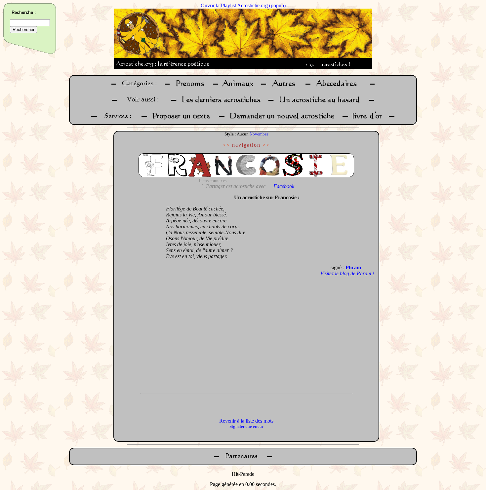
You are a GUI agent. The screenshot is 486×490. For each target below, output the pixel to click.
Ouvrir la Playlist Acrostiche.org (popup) (243, 5)
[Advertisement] (138, 290)
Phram (353, 267)
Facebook (283, 186)
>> (266, 145)
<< (226, 145)
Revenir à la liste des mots (246, 421)
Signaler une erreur (246, 426)
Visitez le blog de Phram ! (347, 273)
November (259, 134)
